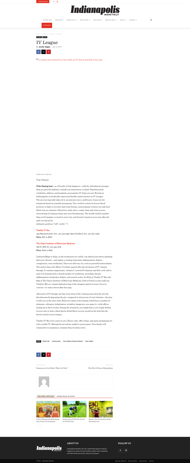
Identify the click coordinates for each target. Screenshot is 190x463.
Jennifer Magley (44, 47)
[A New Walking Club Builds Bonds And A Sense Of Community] (48, 409)
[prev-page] (37, 425)
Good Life (96, 20)
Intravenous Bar (56, 341)
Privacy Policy (132, 461)
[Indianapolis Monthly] (95, 10)
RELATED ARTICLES (46, 396)
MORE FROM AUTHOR (66, 396)
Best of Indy (110, 20)
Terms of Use (143, 461)
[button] (151, 20)
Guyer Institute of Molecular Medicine (73, 341)
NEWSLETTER (43, 1)
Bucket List (47, 20)
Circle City (71, 20)
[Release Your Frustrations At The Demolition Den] (101, 409)
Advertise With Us (120, 461)
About (122, 20)
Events (132, 20)
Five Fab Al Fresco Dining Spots (100, 368)
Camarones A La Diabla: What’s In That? (52, 368)
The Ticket (84, 20)
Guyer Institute (89, 341)
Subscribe (47, 25)
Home (38, 34)
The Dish (58, 20)
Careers (151, 461)
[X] (43, 52)
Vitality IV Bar (43, 230)
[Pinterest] (48, 52)
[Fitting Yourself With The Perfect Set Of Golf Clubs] (75, 409)
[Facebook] (53, 1)
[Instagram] (57, 1)
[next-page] (41, 425)
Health (51, 34)
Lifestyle (44, 34)
